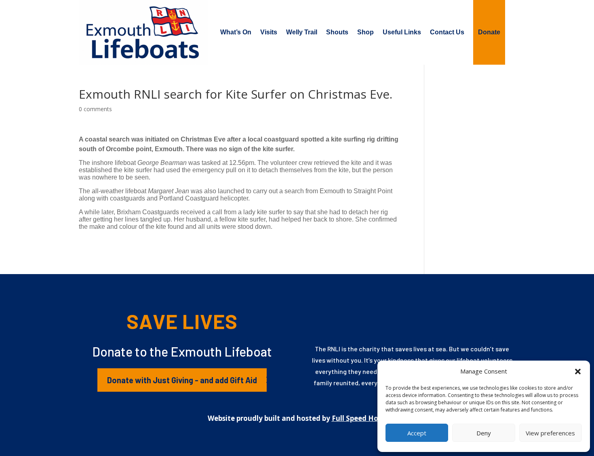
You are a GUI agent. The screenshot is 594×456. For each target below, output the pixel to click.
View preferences (550, 433)
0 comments (95, 109)
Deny (483, 433)
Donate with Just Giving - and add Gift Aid (182, 380)
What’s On (235, 32)
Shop (365, 32)
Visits (268, 32)
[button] (578, 371)
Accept (416, 433)
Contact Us (447, 32)
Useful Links (402, 32)
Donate (489, 32)
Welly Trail (301, 32)
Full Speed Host (358, 418)
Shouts (337, 32)
